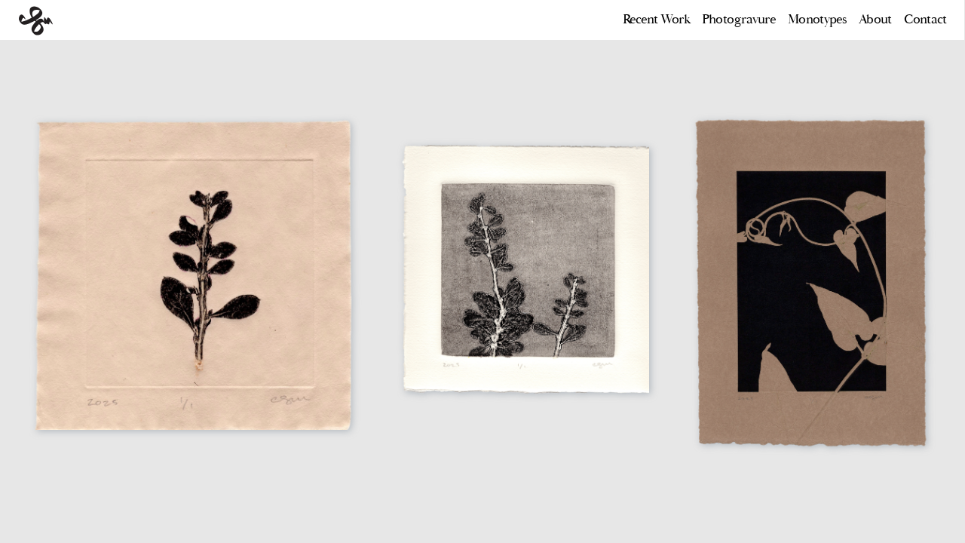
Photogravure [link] (734, 19)
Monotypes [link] (816, 19)
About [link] (874, 19)
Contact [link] (924, 19)
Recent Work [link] (657, 19)
